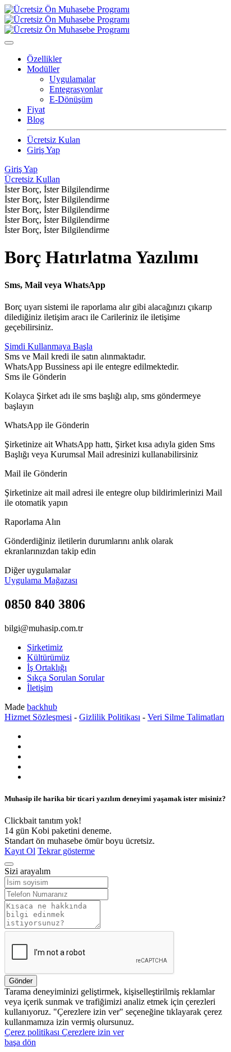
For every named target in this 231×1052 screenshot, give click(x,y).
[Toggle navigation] (8, 42)
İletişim (40, 688)
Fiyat (36, 109)
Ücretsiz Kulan (53, 140)
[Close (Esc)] (8, 864)
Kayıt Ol (19, 851)
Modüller (43, 69)
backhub (42, 707)
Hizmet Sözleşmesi (38, 717)
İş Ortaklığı (47, 667)
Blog (35, 119)
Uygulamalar (72, 79)
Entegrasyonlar (76, 89)
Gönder (21, 981)
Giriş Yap (43, 150)
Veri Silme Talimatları (185, 717)
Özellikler (44, 59)
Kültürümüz (48, 657)
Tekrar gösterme (66, 851)
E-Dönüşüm (71, 99)
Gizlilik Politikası (109, 717)
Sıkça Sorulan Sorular (65, 677)
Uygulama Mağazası (40, 580)
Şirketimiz (45, 647)
